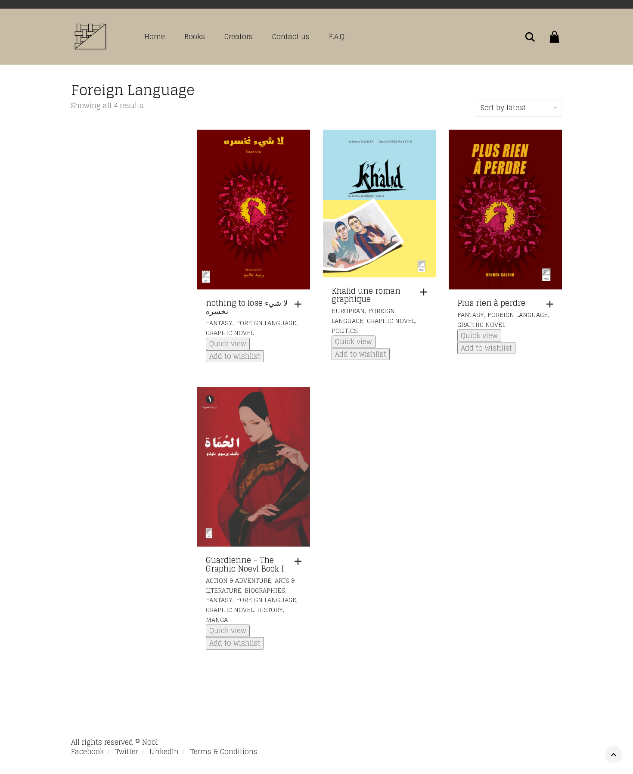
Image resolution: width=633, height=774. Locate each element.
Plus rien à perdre (491, 303)
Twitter (126, 752)
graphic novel (230, 332)
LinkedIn (164, 752)
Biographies (265, 590)
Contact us (291, 37)
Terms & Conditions (224, 752)
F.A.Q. (337, 37)
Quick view (227, 344)
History (270, 609)
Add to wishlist (235, 356)
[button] (300, 304)
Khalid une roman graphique (366, 295)
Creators (238, 37)
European (348, 310)
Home (154, 37)
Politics (345, 330)
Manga (217, 619)
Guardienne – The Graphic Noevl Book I (245, 564)
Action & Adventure (238, 580)
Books (194, 37)
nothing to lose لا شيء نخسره (247, 307)
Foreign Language (266, 322)
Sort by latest (503, 108)
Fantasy (219, 322)
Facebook (87, 752)
